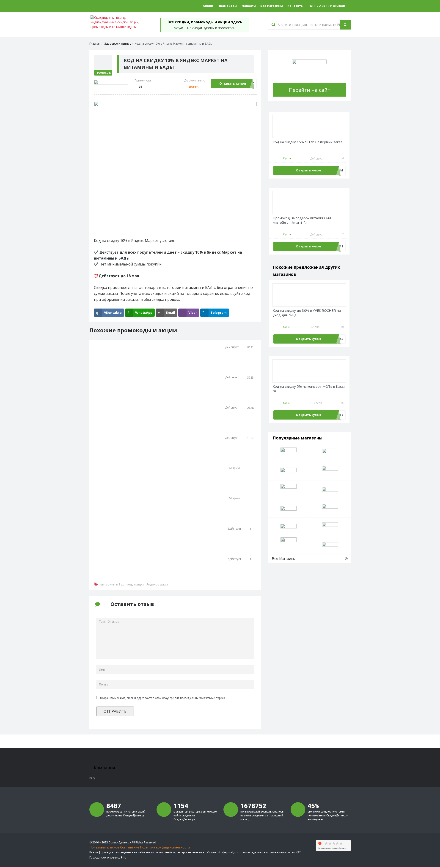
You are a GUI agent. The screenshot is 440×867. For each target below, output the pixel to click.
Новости (249, 6)
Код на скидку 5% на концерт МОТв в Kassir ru (309, 388)
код (129, 584)
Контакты (295, 6)
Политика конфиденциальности (165, 847)
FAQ (92, 778)
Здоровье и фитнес (117, 44)
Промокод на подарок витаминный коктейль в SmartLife (302, 220)
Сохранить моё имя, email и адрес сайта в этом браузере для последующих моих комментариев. (163, 698)
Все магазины (271, 6)
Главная (94, 44)
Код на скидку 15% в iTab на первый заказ (307, 142)
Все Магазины (283, 559)
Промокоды (227, 6)
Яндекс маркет (157, 584)
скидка (139, 584)
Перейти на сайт (309, 89)
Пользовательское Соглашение (114, 847)
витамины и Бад (112, 584)
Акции (208, 6)
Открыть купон (232, 83)
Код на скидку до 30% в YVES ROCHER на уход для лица (307, 312)
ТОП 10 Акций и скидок (326, 6)
